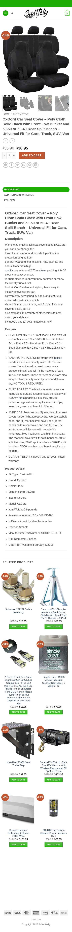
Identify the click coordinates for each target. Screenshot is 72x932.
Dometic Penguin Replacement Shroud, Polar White (18, 833)
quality (9, 270)
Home (6, 114)
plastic (58, 357)
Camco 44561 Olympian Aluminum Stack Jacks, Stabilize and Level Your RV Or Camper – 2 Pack (53, 613)
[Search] (12, 13)
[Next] (68, 105)
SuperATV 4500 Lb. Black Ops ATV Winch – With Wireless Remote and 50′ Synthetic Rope (53, 766)
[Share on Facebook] (11, 165)
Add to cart (32, 155)
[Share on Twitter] (17, 165)
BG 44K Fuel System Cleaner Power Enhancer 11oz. (53, 833)
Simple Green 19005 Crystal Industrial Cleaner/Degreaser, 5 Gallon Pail (53, 681)
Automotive (20, 114)
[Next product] (5, 140)
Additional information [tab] (19, 195)
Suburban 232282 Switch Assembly (18, 611)
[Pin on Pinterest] (29, 165)
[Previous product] (12, 140)
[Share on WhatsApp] (5, 165)
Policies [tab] (9, 200)
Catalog (36, 919)
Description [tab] (12, 189)
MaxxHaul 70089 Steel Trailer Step (18, 764)
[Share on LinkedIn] (36, 165)
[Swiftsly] (36, 13)
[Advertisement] (36, 878)
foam (43, 270)
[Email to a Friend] (23, 165)
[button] (5, 13)
